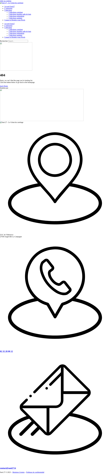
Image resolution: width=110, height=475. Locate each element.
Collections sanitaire (15, 18)
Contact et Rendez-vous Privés (14, 20)
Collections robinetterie (16, 16)
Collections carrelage (16, 12)
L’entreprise (8, 8)
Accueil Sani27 (9, 6)
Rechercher (4, 41)
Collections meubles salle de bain (20, 14)
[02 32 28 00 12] (55, 347)
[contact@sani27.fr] (55, 464)
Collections (8, 10)
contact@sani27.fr (8, 468)
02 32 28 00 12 (6, 351)
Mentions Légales (18, 472)
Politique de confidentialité (35, 472)
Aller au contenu (5, 1)
